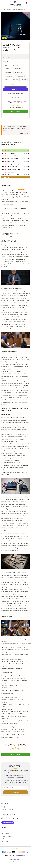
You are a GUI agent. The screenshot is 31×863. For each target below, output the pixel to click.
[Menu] (2, 3)
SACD (6, 65)
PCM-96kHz (8, 72)
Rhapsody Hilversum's (16, 422)
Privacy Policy (5, 833)
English (15, 848)
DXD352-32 (15, 65)
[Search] (29, 3)
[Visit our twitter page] (14, 818)
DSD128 (15, 79)
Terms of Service (6, 836)
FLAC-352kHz (19, 72)
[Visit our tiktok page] (10, 818)
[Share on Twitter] (19, 97)
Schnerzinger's (11, 436)
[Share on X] (15, 97)
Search (3, 831)
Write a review (15, 111)
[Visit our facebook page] (2, 818)
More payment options (15, 93)
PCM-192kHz (18, 69)
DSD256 (7, 79)
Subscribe (15, 792)
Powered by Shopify (15, 859)
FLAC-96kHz (19, 76)
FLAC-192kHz (8, 76)
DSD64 (24, 79)
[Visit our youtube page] (17, 818)
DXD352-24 (8, 69)
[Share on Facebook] (12, 97)
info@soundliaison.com (8, 807)
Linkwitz (4, 839)
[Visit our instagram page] (6, 818)
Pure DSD (4, 841)
